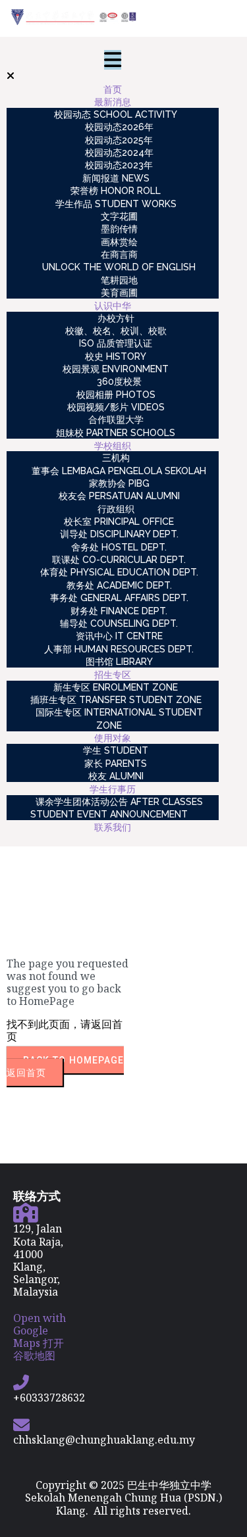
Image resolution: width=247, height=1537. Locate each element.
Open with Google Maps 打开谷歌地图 (39, 1337)
